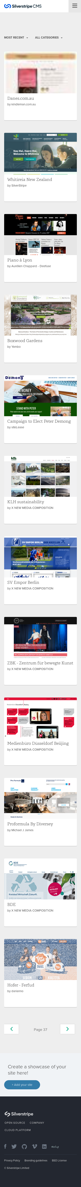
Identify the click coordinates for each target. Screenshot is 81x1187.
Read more (40, 86)
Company (37, 1123)
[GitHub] (26, 1147)
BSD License (59, 1160)
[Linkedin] (46, 1147)
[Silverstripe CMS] (23, 7)
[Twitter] (16, 1147)
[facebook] (7, 1147)
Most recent (14, 37)
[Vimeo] (36, 1147)
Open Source (15, 1123)
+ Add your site (22, 1085)
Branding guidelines (36, 1160)
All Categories (47, 37)
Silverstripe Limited (18, 1168)
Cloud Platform (18, 1130)
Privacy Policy (12, 1160)
